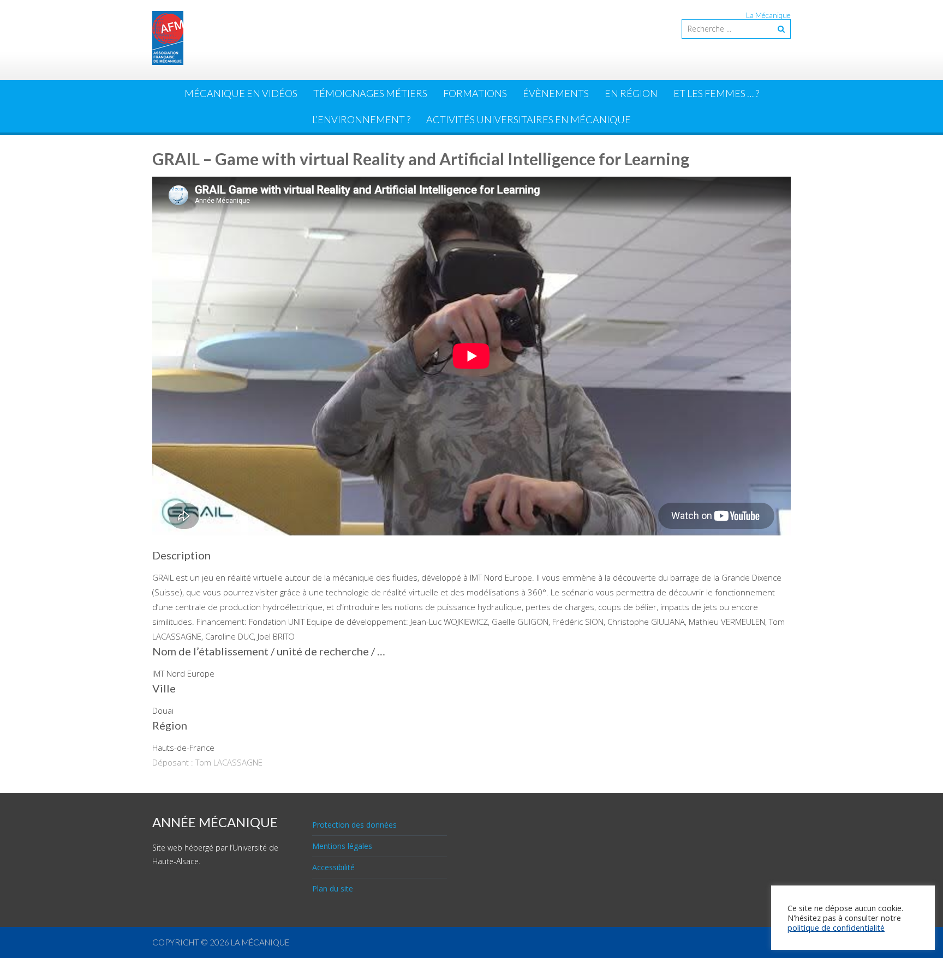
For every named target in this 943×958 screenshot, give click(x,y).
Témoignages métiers (370, 93)
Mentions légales (342, 846)
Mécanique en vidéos (240, 93)
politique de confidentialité (836, 927)
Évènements (556, 93)
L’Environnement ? (361, 119)
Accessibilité (333, 867)
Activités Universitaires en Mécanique (528, 119)
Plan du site (332, 888)
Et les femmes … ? (716, 93)
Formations (475, 93)
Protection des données (354, 825)
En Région (631, 93)
